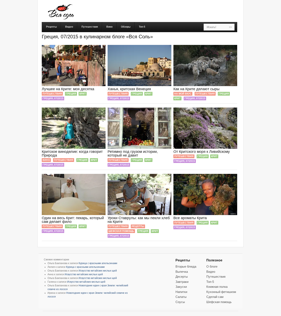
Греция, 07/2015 (53, 98)
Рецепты (138, 226)
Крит (82, 93)
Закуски (181, 286)
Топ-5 (210, 281)
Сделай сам (214, 296)
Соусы (180, 302)
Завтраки (181, 281)
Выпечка (181, 271)
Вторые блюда (185, 266)
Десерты (181, 276)
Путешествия (52, 93)
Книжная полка (217, 286)
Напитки (181, 292)
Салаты (181, 296)
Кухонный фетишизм (221, 292)
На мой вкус (183, 93)
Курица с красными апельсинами (98, 263)
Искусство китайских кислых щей (98, 270)
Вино (46, 160)
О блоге (211, 266)
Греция (71, 93)
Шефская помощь (121, 231)
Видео (210, 271)
